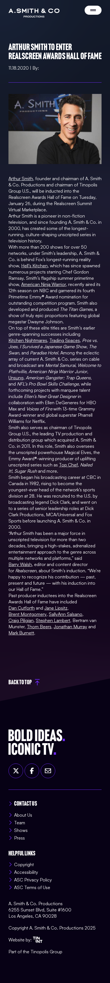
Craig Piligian (21, 620)
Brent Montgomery (27, 614)
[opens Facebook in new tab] (32, 770)
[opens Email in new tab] (48, 770)
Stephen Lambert (53, 620)
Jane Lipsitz (55, 608)
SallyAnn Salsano (65, 614)
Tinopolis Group (46, 951)
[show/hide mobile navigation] (93, 10)
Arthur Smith (20, 178)
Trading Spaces (64, 340)
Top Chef (68, 465)
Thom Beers (39, 626)
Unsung (15, 377)
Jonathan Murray (70, 626)
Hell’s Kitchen (34, 265)
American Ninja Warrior (43, 284)
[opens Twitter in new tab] (15, 770)
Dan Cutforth (21, 608)
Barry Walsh (20, 564)
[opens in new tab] (37, 940)
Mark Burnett (21, 633)
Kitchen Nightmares (27, 340)
